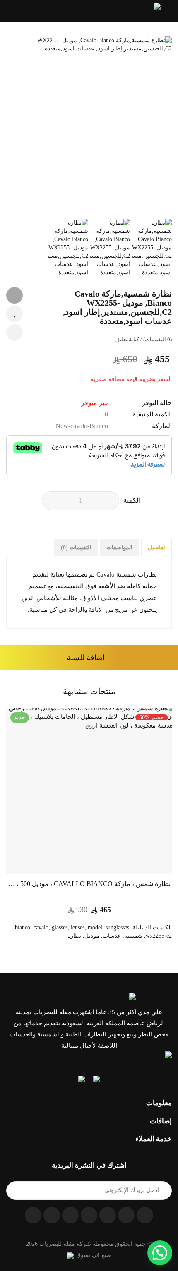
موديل (91, 936)
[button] (8, 11)
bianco (22, 927)
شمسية (133, 936)
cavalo (41, 927)
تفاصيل (156, 547)
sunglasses (117, 927)
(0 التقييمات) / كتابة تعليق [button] (143, 339)
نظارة (74, 936)
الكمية (131, 500)
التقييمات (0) (76, 547)
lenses (77, 927)
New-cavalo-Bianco (81, 425)
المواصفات (119, 547)
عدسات (112, 936)
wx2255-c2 (159, 936)
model (95, 927)
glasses (59, 927)
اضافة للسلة (86, 657)
